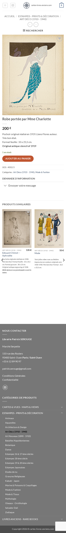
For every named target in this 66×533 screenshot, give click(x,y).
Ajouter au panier (18, 158)
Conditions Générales (13, 375)
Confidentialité (10, 379)
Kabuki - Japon (12, 480)
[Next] (63, 266)
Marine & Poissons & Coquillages (21, 485)
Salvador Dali (11, 507)
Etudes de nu (11, 472)
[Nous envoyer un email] (5, 387)
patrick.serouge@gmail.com (16, 368)
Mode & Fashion (42, 172)
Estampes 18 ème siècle (16, 458)
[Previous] (2, 266)
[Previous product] (36, 24)
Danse (8, 449)
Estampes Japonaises (15, 467)
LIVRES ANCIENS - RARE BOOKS (20, 519)
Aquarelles (10, 422)
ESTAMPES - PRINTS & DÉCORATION (38, 16)
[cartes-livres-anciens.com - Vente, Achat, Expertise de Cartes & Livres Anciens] (37, 5)
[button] (5, 5)
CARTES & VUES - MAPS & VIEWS (20, 406)
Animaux (9, 418)
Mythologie (10, 498)
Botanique (10, 445)
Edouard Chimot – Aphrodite (11, 254)
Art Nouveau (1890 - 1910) (18, 436)
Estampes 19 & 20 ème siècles (19, 463)
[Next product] (30, 24)
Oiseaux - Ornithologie (16, 503)
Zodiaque (9, 512)
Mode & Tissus (12, 494)
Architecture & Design (16, 427)
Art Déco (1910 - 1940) (33, 19)
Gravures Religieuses (15, 476)
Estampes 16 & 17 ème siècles (19, 454)
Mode (37, 253)
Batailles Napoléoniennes (17, 440)
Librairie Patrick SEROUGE (17, 339)
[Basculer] (5, 186)
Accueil (9, 16)
